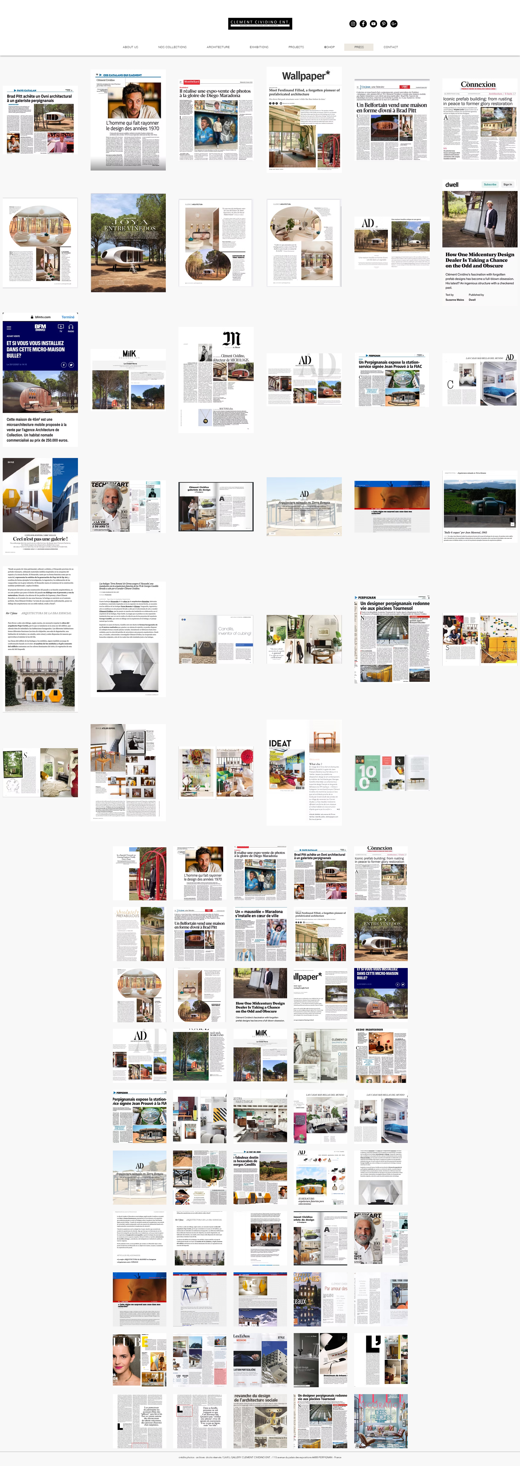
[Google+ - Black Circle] (394, 23)
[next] (395, 1152)
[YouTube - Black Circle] (373, 23)
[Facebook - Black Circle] (363, 23)
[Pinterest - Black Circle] (383, 23)
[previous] (125, 1152)
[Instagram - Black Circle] (353, 23)
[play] (395, 1443)
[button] (296, 47)
